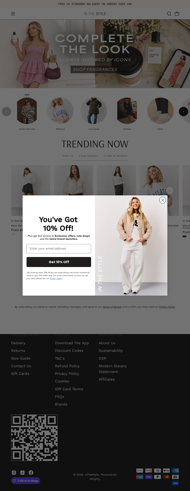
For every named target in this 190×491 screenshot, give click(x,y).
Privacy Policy (56, 278)
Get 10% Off (59, 262)
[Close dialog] (162, 200)
